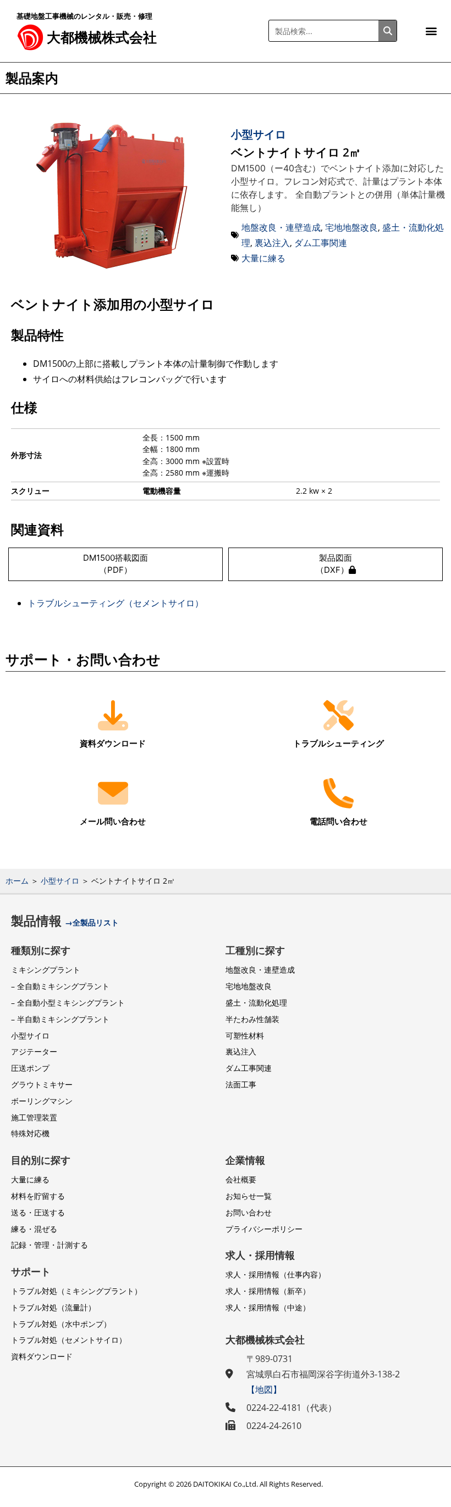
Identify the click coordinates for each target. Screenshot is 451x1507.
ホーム (17, 880)
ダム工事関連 (320, 243)
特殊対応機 (30, 1133)
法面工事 (241, 1084)
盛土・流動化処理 (256, 1002)
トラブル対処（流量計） (53, 1307)
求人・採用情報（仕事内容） (276, 1274)
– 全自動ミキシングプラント (60, 986)
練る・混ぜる (34, 1229)
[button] (431, 31)
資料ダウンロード (42, 1356)
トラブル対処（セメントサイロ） (69, 1340)
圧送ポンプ (30, 1068)
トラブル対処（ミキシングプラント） (76, 1291)
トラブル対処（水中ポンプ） (61, 1324)
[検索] (387, 30)
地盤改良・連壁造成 (281, 227)
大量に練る (263, 258)
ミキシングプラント (45, 969)
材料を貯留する (38, 1196)
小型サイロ (258, 134)
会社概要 (241, 1179)
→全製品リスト (92, 922)
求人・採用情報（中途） (268, 1307)
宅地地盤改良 (351, 227)
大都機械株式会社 (102, 36)
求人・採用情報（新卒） (268, 1291)
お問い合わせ (249, 1212)
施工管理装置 (34, 1117)
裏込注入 (272, 243)
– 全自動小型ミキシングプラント (68, 1002)
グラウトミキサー (42, 1084)
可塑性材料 (245, 1035)
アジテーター (34, 1051)
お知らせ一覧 (249, 1196)
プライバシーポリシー (264, 1229)
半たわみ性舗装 (252, 1019)
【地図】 (264, 1389)
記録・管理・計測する (49, 1245)
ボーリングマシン (42, 1101)
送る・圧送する (38, 1212)
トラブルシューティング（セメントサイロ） (116, 603)
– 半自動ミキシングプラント (60, 1019)
